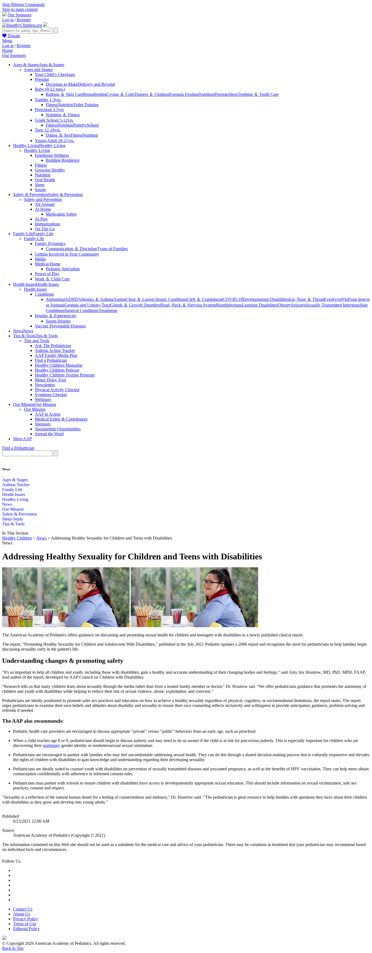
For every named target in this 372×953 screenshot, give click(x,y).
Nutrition (206, 94)
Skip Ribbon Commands (23, 4)
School (93, 125)
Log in (8, 19)
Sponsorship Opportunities (58, 429)
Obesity (284, 305)
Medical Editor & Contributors (61, 419)
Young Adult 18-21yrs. (54, 140)
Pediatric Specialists (63, 268)
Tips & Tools (13, 524)
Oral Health (45, 179)
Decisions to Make (62, 84)
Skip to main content (20, 9)
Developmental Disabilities (266, 299)
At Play (41, 219)
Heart (220, 305)
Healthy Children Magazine (59, 365)
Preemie (221, 94)
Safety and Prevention (43, 199)
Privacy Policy (25, 919)
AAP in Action (47, 414)
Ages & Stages (15, 479)
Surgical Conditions (82, 310)
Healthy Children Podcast (57, 370)
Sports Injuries (58, 321)
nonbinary (51, 745)
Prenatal (42, 79)
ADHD (71, 299)
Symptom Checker (51, 394)
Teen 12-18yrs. (48, 130)
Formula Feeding (184, 94)
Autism (119, 299)
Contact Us (22, 909)
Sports (40, 189)
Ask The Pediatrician (53, 345)
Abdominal (55, 299)
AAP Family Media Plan (56, 355)
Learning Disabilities (260, 305)
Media (40, 259)
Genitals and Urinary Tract (87, 305)
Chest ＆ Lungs (139, 299)
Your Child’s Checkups (55, 74)
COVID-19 (233, 299)
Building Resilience (63, 160)
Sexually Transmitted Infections (333, 305)
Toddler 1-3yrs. (48, 99)
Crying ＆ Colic (121, 94)
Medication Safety (61, 214)
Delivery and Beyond (96, 84)
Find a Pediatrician (51, 360)
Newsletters (45, 384)
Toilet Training (86, 104)
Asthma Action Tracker (55, 350)
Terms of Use (24, 923)
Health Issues (35, 289)
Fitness (52, 104)
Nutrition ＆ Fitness (63, 114)
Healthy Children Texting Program (64, 375)
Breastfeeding (95, 94)
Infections (233, 305)
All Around (44, 204)
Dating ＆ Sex (58, 135)
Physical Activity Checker (57, 389)
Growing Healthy (50, 170)
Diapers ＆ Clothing (152, 94)
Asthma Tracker (16, 484)
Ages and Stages (38, 69)
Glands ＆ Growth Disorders (135, 305)
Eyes (328, 299)
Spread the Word (49, 433)
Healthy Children (17, 538)
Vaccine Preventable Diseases (60, 326)
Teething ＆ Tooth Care (258, 94)
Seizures (298, 305)
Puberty (80, 125)
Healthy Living (37, 150)
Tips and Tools (36, 340)
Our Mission (34, 409)
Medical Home (47, 264)
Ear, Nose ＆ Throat (306, 299)
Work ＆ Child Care (52, 279)
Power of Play (47, 273)
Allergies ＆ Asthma (95, 299)
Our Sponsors (19, 15)
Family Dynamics (50, 243)
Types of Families (112, 248)
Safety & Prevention (19, 514)
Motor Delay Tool (50, 380)
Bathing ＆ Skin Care (64, 94)
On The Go (45, 228)
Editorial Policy (26, 928)
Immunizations (47, 224)
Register (24, 19)
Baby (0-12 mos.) (50, 89)
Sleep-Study (12, 519)
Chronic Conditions (170, 299)
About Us (21, 914)
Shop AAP (22, 438)
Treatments (108, 310)
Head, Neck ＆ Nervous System (188, 305)
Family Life (34, 238)
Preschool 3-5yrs (49, 109)
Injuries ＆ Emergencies (55, 315)
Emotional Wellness (52, 155)
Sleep (233, 94)
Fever (337, 299)
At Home (43, 209)
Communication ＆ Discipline (71, 248)
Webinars (43, 399)
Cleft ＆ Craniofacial (205, 299)
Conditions (44, 294)
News (7, 504)
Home (7, 50)
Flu (345, 299)
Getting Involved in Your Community (67, 254)
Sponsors (43, 424)
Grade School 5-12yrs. (54, 120)
